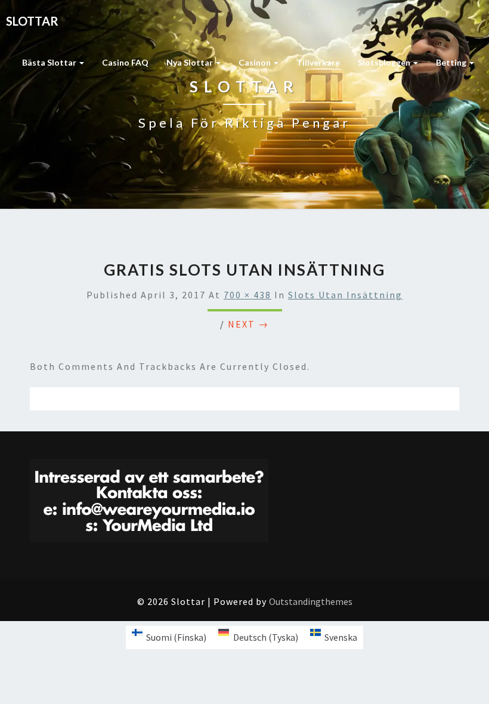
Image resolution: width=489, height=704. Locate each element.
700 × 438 (247, 295)
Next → (248, 324)
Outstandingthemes (310, 601)
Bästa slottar (50, 62)
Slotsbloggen (385, 62)
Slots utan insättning (345, 295)
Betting (452, 62)
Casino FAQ (125, 62)
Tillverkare (318, 62)
